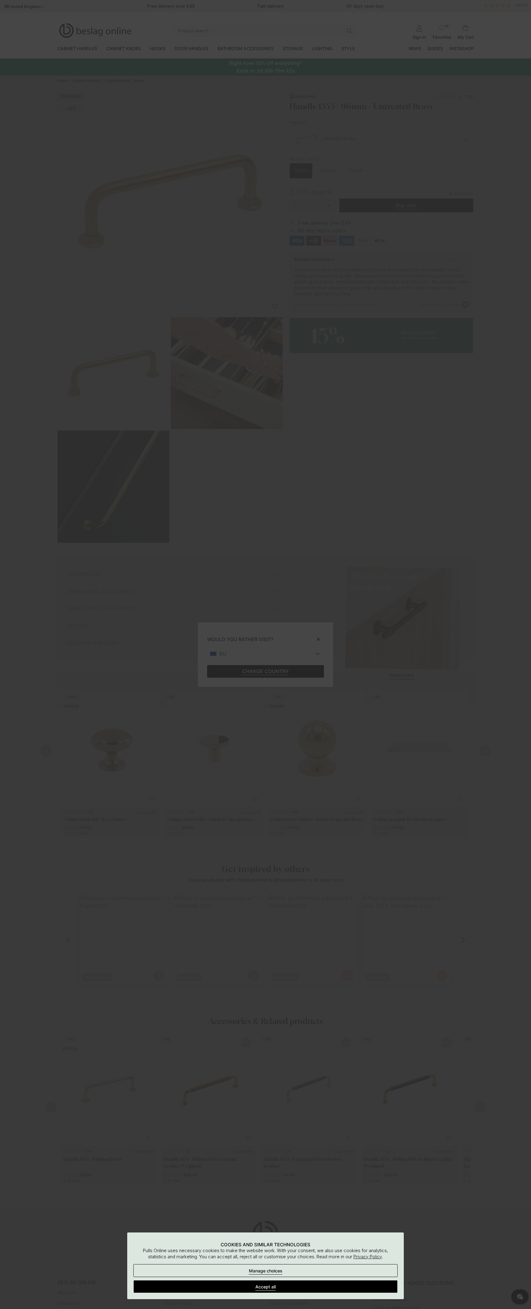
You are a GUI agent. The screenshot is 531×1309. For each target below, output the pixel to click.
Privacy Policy (367, 1256)
